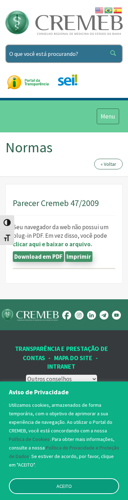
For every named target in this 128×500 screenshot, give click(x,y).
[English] (99, 10)
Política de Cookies (29, 439)
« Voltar (108, 164)
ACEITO (64, 486)
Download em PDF (38, 256)
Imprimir (78, 256)
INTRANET (61, 366)
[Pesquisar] (114, 53)
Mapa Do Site (73, 358)
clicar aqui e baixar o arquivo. (52, 244)
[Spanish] (118, 10)
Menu (107, 116)
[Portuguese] (108, 10)
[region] (64, 440)
